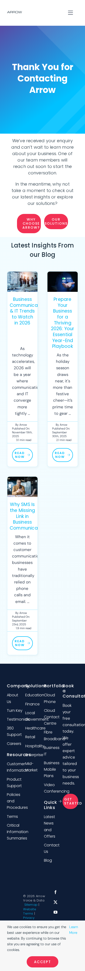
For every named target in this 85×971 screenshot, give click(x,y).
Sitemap (31, 904)
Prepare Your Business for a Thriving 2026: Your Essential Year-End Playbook (62, 323)
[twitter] (55, 902)
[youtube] (55, 912)
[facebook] (55, 892)
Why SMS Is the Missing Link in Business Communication (28, 516)
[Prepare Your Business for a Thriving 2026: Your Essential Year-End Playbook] (62, 282)
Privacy (28, 917)
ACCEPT (42, 961)
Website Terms (29, 911)
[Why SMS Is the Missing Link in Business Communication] (22, 487)
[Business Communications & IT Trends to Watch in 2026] (22, 282)
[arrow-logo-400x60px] (14, 12)
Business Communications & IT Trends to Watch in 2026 (29, 311)
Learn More (73, 930)
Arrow (23, 425)
